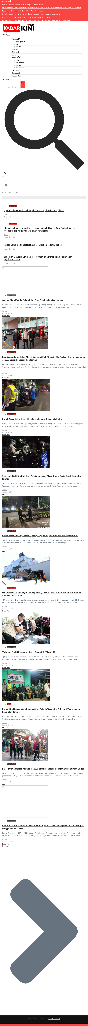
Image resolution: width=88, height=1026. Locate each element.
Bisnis (14, 55)
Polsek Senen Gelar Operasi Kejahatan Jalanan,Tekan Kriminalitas (34, 244)
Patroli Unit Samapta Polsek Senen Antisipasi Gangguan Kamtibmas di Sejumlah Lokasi (43, 768)
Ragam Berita (17, 76)
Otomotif (15, 70)
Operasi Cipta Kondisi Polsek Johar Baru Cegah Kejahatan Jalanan (34, 210)
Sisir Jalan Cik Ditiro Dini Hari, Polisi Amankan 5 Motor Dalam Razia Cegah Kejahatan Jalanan (38, 258)
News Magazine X (54, 1019)
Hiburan (15, 57)
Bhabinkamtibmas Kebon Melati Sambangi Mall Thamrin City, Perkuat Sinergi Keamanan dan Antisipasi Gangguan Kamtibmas (39, 229)
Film (17, 60)
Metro (18, 44)
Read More (6, 316)
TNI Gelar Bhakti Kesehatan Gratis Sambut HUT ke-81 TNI (29, 652)
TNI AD (9, 704)
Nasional (15, 39)
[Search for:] (14, 87)
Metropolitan (20, 41)
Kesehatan (19, 65)
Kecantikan (20, 63)
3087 (8, 846)
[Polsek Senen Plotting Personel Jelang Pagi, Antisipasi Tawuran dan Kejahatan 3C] (26, 527)
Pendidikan (20, 68)
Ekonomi (15, 52)
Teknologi (16, 73)
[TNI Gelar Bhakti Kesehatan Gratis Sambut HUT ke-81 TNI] (26, 644)
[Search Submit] (22, 84)
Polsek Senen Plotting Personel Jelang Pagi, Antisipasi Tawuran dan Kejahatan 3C (40, 535)
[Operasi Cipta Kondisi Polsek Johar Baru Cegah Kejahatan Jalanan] (25, 292)
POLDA (18, 47)
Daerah (15, 49)
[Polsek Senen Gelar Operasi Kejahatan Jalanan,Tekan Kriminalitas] (26, 411)
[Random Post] (3, 195)
